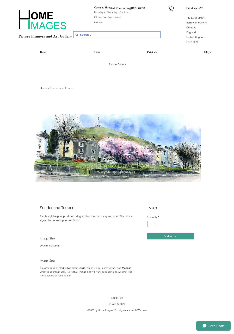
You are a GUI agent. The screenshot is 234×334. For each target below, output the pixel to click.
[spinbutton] (155, 224)
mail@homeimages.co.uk (125, 8)
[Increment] (160, 224)
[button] (171, 8)
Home (44, 88)
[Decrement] (150, 224)
